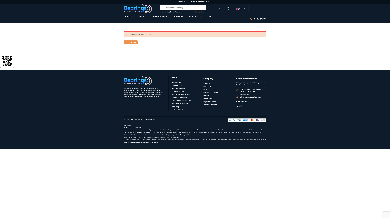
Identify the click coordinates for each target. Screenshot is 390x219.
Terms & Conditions (210, 105)
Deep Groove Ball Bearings (181, 100)
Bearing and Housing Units (181, 94)
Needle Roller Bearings (180, 104)
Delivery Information (210, 92)
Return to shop (131, 42)
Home (127, 16)
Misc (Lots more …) (178, 110)
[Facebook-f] (237, 106)
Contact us (195, 16)
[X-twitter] (241, 106)
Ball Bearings (176, 82)
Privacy (206, 95)
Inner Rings (176, 107)
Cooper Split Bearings (179, 97)
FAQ (209, 16)
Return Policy (208, 98)
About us (178, 16)
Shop (141, 16)
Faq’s (205, 89)
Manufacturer (160, 16)
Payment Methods (209, 102)
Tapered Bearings (178, 91)
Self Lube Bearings (178, 88)
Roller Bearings (177, 85)
